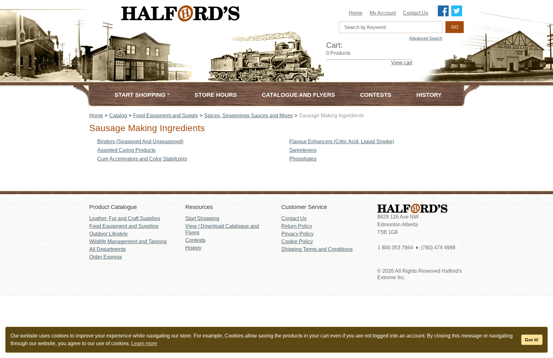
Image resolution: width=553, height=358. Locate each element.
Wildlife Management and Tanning (128, 241)
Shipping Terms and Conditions (317, 249)
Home (356, 13)
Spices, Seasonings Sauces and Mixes (248, 115)
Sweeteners (303, 150)
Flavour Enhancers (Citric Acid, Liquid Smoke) (341, 141)
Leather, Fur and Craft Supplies (124, 218)
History (429, 95)
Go (454, 26)
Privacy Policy (297, 234)
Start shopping (140, 95)
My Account (383, 13)
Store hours (216, 95)
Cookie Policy (297, 241)
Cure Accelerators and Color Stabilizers (142, 159)
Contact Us (415, 13)
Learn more (144, 343)
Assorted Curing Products (126, 150)
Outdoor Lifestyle (108, 234)
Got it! (532, 339)
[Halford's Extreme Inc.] (212, 13)
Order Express (105, 257)
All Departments (107, 249)
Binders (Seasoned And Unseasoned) (140, 141)
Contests (375, 95)
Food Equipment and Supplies (123, 226)
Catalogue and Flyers (298, 95)
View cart (401, 62)
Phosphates (303, 159)
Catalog (118, 115)
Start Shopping (202, 218)
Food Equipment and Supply (165, 115)
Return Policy (296, 226)
